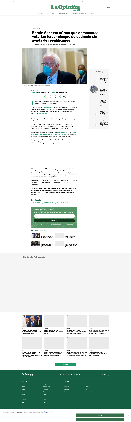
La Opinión (34, 28)
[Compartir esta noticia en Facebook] (49, 96)
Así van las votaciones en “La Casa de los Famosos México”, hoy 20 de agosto (104, 123)
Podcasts (66, 384)
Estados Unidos (34, 2)
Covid (57, 202)
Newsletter (66, 386)
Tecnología (24, 399)
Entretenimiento (93, 2)
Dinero (110, 2)
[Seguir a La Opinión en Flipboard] (71, 374)
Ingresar (108, 7)
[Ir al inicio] (27, 374)
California (45, 399)
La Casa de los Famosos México (79, 13)
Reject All (100, 415)
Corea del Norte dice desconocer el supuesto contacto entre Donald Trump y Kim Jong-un (71, 244)
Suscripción (66, 389)
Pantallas (92, 13)
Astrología (24, 404)
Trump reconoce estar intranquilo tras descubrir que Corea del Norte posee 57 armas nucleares (77, 353)
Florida (44, 402)
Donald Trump (40, 13)
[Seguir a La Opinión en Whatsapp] (74, 374)
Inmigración (51, 2)
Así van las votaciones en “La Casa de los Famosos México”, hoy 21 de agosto (104, 79)
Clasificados (88, 384)
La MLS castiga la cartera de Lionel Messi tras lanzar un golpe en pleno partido (103, 102)
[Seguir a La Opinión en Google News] (69, 374)
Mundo (59, 2)
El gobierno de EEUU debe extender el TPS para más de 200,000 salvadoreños (103, 91)
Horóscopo (66, 391)
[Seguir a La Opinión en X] (58, 374)
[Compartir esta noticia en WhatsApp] (44, 96)
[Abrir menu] (22, 7)
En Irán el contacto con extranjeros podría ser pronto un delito (70, 236)
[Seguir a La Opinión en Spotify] (77, 374)
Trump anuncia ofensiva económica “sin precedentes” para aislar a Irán (98, 353)
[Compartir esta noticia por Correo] (59, 96)
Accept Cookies (100, 419)
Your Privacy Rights (100, 412)
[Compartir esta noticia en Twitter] (54, 96)
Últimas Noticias (18, 2)
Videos (26, 2)
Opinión (116, 2)
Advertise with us (89, 391)
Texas (23, 402)
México (76, 2)
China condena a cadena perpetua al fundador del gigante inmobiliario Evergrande (47, 244)
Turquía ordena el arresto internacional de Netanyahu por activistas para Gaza (47, 236)
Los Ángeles (83, 2)
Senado (64, 202)
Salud (23, 397)
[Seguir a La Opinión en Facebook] (55, 374)
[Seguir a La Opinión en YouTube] (63, 374)
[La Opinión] (65, 8)
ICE (47, 13)
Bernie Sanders (36, 202)
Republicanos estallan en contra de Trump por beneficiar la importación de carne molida (104, 113)
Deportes (103, 2)
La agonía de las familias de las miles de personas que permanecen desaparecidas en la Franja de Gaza (32, 354)
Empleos (88, 386)
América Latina (67, 2)
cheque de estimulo (48, 202)
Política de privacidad (57, 224)
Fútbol (53, 13)
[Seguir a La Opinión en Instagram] (60, 374)
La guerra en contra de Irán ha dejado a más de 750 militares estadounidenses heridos (53, 353)
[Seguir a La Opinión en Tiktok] (66, 374)
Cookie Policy (49, 412)
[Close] (128, 415)
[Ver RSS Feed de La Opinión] (80, 374)
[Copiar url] (64, 96)
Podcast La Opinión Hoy (63, 13)
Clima (87, 389)
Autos (44, 397)
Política (43, 2)
